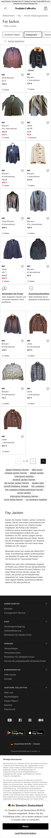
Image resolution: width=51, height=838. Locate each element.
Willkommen (9, 15)
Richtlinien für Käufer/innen (18, 634)
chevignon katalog (24, 476)
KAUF (6, 622)
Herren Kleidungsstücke (36, 15)
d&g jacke (37, 469)
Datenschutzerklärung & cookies (24, 751)
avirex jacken (24, 492)
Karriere (8, 705)
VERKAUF (8, 644)
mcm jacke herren (13, 499)
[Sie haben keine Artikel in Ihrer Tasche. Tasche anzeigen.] (45, 8)
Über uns (8, 692)
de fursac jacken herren (16, 483)
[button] (45, 8)
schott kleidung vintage (16, 486)
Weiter (25, 826)
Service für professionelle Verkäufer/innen (25, 661)
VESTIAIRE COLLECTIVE (15, 688)
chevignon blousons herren (24, 496)
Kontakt (8, 678)
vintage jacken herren (15, 473)
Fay (19, 15)
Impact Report (11, 700)
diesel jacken (37, 473)
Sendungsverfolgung (14, 626)
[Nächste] (32, 461)
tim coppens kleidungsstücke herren (24, 489)
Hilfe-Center (10, 674)
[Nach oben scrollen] (43, 461)
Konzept (8, 608)
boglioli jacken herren (24, 479)
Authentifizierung (12, 630)
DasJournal (9, 709)
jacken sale (38, 483)
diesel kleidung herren (17, 469)
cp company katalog (36, 499)
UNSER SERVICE (12, 604)
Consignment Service (14, 612)
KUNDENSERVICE (12, 670)
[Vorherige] (18, 461)
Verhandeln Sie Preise (12, 293)
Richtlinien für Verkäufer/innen (19, 656)
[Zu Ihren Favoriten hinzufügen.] (22, 75)
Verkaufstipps (11, 648)
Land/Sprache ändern (25, 833)
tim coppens (37, 486)
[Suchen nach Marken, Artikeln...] (5, 8)
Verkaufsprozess (12, 652)
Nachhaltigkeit (11, 696)
